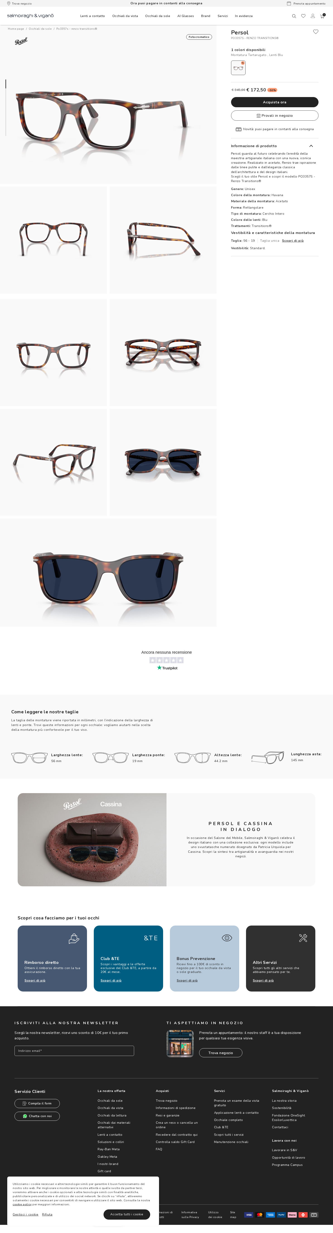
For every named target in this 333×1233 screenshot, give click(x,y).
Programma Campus (287, 1165)
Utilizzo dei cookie (215, 1215)
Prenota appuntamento (309, 3)
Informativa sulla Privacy (190, 1215)
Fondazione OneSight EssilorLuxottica (288, 1117)
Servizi (223, 16)
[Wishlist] (303, 16)
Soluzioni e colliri (111, 1142)
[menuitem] (93, 16)
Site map (233, 1215)
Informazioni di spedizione (175, 1108)
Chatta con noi (40, 1116)
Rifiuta (47, 1214)
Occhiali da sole (110, 1101)
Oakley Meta (107, 1157)
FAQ (159, 1149)
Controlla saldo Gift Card (175, 1142)
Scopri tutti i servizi (229, 1135)
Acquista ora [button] (274, 102)
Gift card (104, 1171)
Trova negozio (22, 3)
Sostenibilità (282, 1108)
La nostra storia (284, 1101)
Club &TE (221, 1127)
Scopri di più (293, 241)
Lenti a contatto (110, 1135)
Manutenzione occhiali (231, 1142)
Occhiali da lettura (112, 1115)
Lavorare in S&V (284, 1150)
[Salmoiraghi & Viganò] (30, 16)
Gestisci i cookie (26, 1214)
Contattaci (280, 1127)
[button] (322, 16)
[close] (316, 31)
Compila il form (40, 1103)
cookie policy (22, 1204)
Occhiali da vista (110, 1108)
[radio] (238, 68)
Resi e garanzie (168, 1115)
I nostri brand (108, 1164)
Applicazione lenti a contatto (236, 1113)
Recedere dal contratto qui (177, 1135)
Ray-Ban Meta (109, 1149)
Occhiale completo (228, 1120)
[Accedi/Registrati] (313, 16)
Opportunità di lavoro (288, 1157)
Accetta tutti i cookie (126, 1214)
